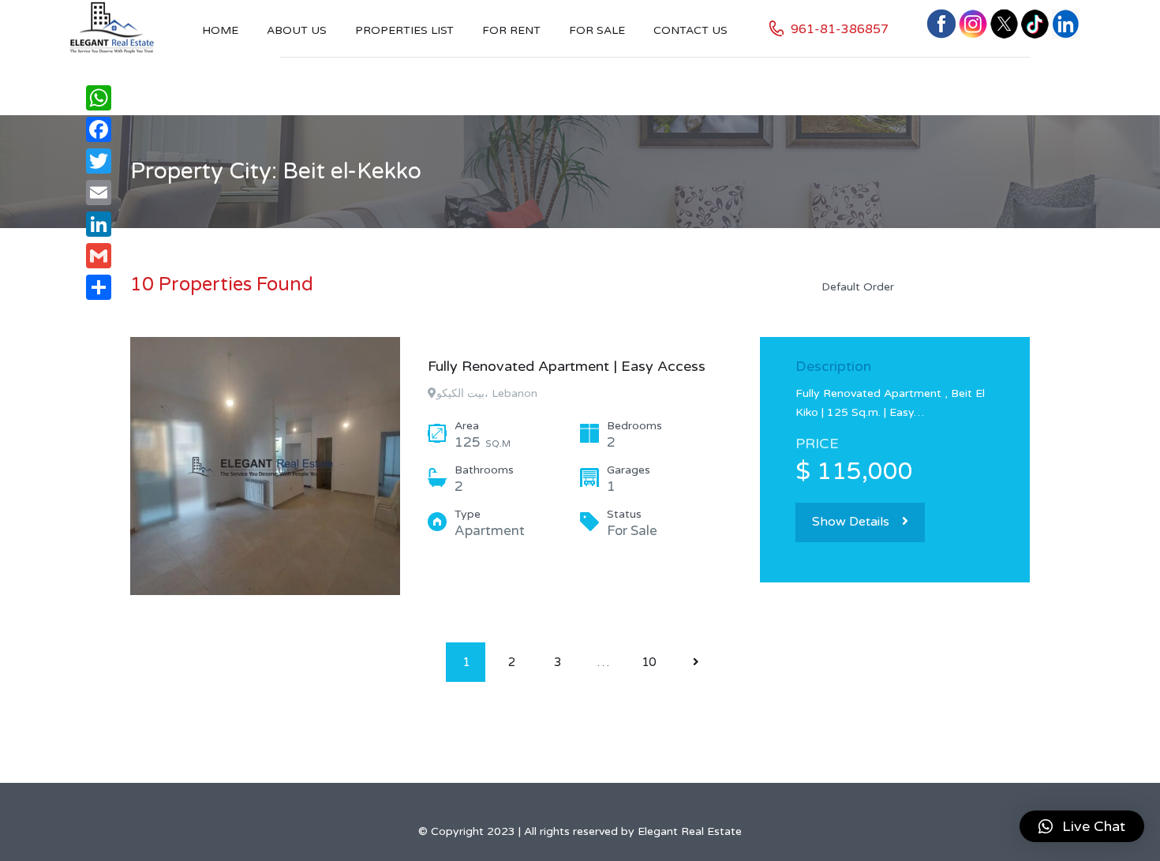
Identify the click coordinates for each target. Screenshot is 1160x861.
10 (649, 662)
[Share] (98, 287)
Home (220, 30)
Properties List (404, 30)
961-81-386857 (840, 29)
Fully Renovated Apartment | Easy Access (566, 366)
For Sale (597, 30)
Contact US (690, 30)
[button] (1082, 826)
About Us (297, 30)
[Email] (98, 192)
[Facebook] (98, 129)
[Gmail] (98, 255)
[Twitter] (98, 161)
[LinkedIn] (98, 224)
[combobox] (919, 286)
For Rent (511, 30)
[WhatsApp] (98, 98)
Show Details (850, 522)
